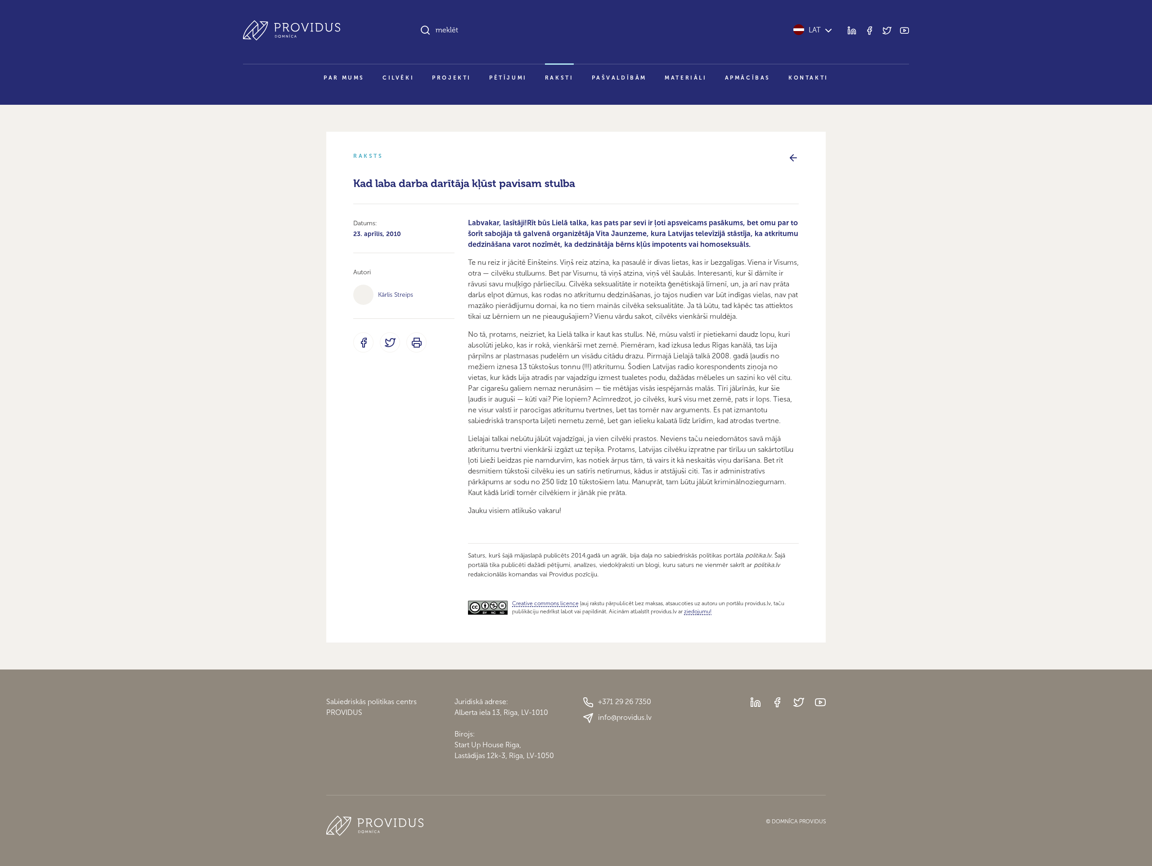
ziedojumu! (697, 611)
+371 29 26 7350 (624, 701)
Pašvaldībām (619, 78)
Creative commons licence (545, 603)
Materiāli (685, 78)
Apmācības (747, 78)
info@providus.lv (625, 717)
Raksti (559, 78)
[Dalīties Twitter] (390, 342)
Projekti (451, 78)
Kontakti (808, 78)
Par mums (344, 78)
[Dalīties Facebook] (363, 342)
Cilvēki (398, 78)
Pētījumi (508, 78)
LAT (815, 30)
